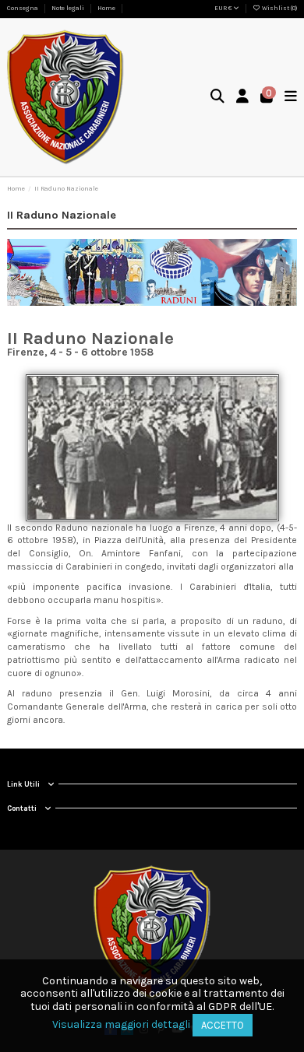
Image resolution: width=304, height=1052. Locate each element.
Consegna (23, 8)
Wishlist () (278, 8)
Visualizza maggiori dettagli (121, 1024)
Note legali (68, 8)
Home (106, 8)
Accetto (222, 1025)
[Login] (243, 97)
